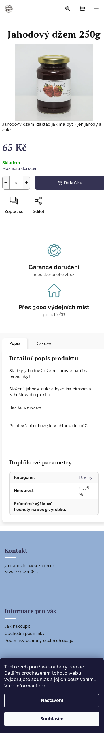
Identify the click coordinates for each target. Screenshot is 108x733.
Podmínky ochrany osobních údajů (39, 640)
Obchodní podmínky (25, 633)
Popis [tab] (14, 343)
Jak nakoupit (17, 626)
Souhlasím (52, 719)
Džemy (86, 477)
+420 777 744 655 (21, 571)
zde (42, 686)
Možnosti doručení (20, 168)
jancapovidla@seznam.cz (30, 565)
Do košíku (73, 182)
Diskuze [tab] (43, 343)
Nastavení (52, 700)
